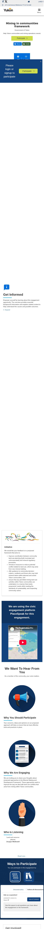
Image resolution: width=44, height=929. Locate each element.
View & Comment (34, 899)
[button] (40, 2)
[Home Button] (28, 1)
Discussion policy (18, 889)
